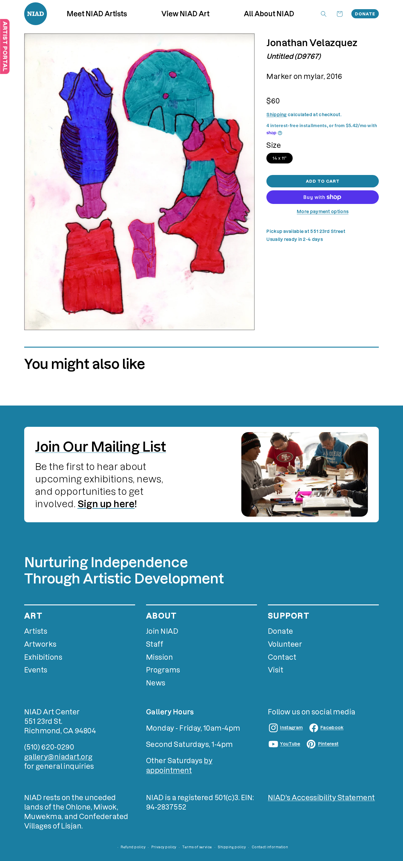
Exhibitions (43, 657)
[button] (185, 14)
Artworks (40, 644)
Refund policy (133, 847)
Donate (365, 14)
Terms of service (197, 847)
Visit (275, 670)
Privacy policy (163, 847)
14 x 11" (279, 158)
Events (35, 670)
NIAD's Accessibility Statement (321, 797)
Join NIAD (162, 631)
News (156, 683)
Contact (282, 657)
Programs (163, 670)
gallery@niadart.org (58, 757)
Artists (35, 631)
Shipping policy (232, 847)
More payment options (322, 211)
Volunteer (285, 644)
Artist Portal (5, 46)
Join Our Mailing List (100, 446)
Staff (154, 644)
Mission (159, 657)
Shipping (276, 114)
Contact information (270, 847)
